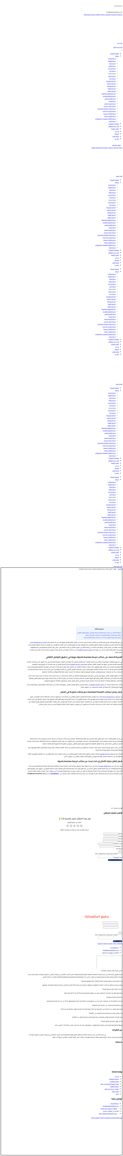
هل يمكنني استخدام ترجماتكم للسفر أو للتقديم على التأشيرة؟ (105, 1013)
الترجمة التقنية (112, 88)
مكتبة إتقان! (115, 136)
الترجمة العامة (112, 91)
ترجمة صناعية (112, 58)
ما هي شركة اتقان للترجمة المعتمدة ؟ (111, 970)
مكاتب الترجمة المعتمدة (77, 664)
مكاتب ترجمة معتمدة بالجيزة (38, 642)
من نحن (117, 131)
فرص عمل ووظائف (113, 126)
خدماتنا (117, 56)
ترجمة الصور (112, 121)
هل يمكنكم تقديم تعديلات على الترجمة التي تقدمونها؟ (107, 1005)
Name (120, 833)
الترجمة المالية (118, 1054)
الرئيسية (120, 569)
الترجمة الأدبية (118, 1057)
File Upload (119, 848)
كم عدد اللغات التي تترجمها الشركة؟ (112, 989)
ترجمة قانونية (112, 61)
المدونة (117, 134)
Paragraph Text (117, 857)
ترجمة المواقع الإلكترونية (109, 93)
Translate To (118, 846)
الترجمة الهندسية (111, 81)
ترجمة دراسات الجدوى (110, 106)
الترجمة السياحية (117, 1049)
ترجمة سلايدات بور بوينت (109, 111)
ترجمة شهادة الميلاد (110, 103)
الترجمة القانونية (117, 1047)
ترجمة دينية (112, 78)
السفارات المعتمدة (114, 124)
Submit (117, 941)
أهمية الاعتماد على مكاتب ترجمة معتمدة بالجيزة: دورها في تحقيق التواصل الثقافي (99, 633)
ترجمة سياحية (112, 76)
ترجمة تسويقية (111, 86)
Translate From (117, 843)
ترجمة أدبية (112, 71)
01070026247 (55, 773)
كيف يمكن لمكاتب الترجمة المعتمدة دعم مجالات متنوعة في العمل (103, 635)
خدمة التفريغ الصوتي (110, 98)
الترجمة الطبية (118, 1052)
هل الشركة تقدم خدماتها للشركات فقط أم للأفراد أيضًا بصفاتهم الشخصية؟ (101, 981)
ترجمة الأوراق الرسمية (109, 114)
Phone (120, 838)
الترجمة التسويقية (117, 1062)
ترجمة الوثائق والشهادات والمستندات (105, 119)
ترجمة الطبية (112, 66)
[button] (74, 970)
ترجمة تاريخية (112, 68)
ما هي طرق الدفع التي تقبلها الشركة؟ (111, 1021)
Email (120, 836)
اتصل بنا (117, 139)
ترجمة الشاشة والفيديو (109, 96)
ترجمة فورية (112, 101)
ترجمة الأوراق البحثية (110, 116)
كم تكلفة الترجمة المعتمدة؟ (114, 997)
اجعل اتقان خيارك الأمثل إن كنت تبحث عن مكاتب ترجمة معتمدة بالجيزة (102, 637)
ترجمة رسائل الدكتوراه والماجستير (106, 109)
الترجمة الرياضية (111, 83)
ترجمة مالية (112, 63)
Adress (120, 841)
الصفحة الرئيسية (114, 53)
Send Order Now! (115, 860)
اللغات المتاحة (115, 129)
